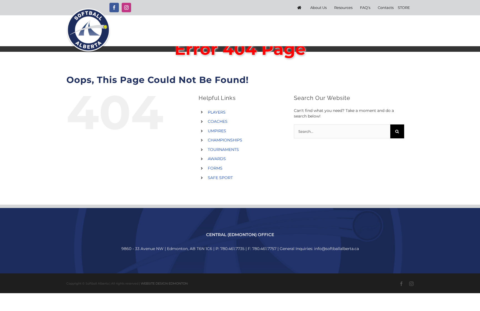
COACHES (218, 121)
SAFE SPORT (220, 177)
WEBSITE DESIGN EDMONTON (164, 283)
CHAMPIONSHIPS (225, 140)
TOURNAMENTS (223, 149)
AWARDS (217, 158)
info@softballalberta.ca (336, 248)
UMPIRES (217, 130)
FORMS (215, 168)
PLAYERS (217, 112)
